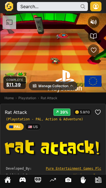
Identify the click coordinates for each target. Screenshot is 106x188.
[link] (33, 126)
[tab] (7, 181)
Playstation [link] (27, 98)
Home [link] (9, 98)
